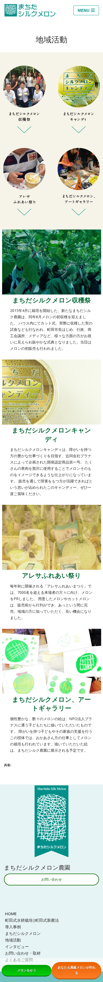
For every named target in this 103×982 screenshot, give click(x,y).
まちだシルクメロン (23, 933)
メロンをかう (26, 970)
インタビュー (17, 946)
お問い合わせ (51, 879)
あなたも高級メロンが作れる (77, 970)
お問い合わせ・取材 (23, 953)
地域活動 (13, 940)
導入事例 (13, 926)
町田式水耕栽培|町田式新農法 (32, 920)
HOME (11, 913)
